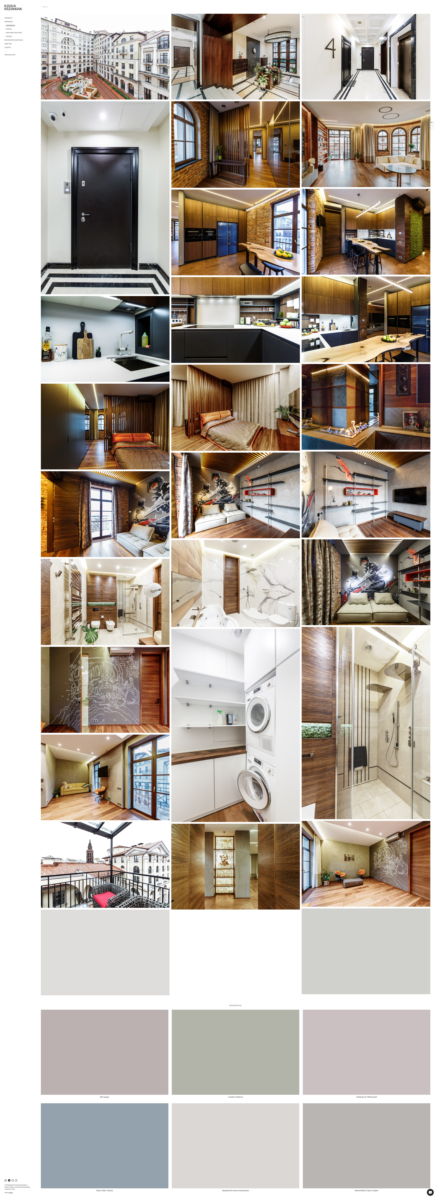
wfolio (11, 1192)
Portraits (8, 18)
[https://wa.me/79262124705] (6, 1180)
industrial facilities (14, 33)
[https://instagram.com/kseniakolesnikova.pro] (13, 1180)
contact (8, 47)
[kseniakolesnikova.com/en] (13, 7)
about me (8, 44)
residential (10, 25)
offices (9, 36)
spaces (9, 29)
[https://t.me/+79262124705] (9, 1180)
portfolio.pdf (10, 55)
